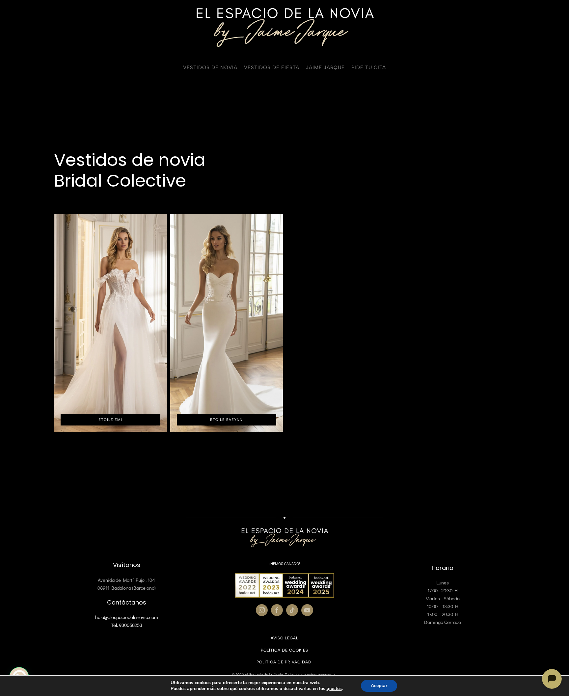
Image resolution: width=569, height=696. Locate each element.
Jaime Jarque (325, 67)
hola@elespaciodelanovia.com (126, 617)
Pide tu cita (368, 67)
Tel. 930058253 (126, 625)
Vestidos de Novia (210, 67)
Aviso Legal (284, 638)
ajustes (334, 689)
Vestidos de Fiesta (271, 67)
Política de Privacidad (285, 662)
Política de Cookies (284, 650)
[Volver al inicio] (284, 27)
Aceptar (379, 686)
